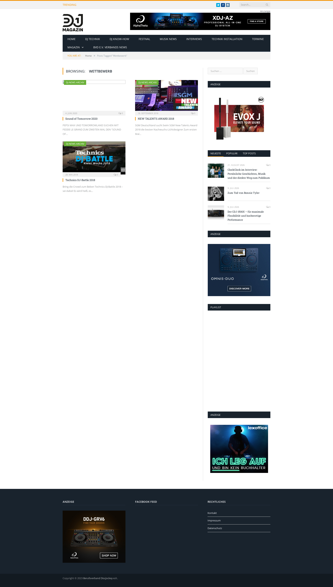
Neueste (215, 153)
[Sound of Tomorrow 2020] (94, 96)
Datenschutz (215, 528)
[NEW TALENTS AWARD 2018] (166, 96)
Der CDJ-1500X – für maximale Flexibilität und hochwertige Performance (246, 215)
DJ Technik (92, 39)
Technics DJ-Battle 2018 (80, 180)
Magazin (73, 47)
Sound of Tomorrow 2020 (81, 118)
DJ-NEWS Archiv (75, 82)
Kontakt (212, 513)
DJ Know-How (119, 39)
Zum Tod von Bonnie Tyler (243, 193)
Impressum (214, 520)
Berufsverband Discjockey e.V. (100, 578)
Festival (144, 39)
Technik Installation (227, 39)
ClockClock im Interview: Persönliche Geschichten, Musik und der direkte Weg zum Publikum (130, 5)
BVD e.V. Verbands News (110, 47)
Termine (258, 39)
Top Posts (249, 153)
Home (71, 39)
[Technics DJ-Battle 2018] (94, 158)
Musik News (168, 39)
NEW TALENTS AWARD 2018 (156, 118)
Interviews (194, 39)
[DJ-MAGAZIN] (73, 22)
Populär (231, 153)
